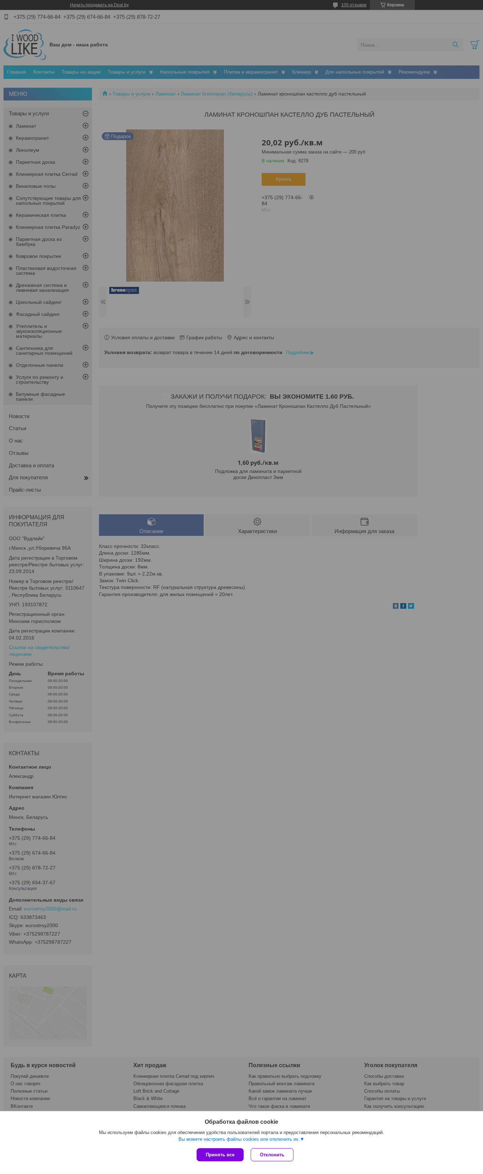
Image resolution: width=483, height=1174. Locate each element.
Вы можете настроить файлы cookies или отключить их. (239, 1139)
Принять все (220, 1154)
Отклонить (272, 1154)
